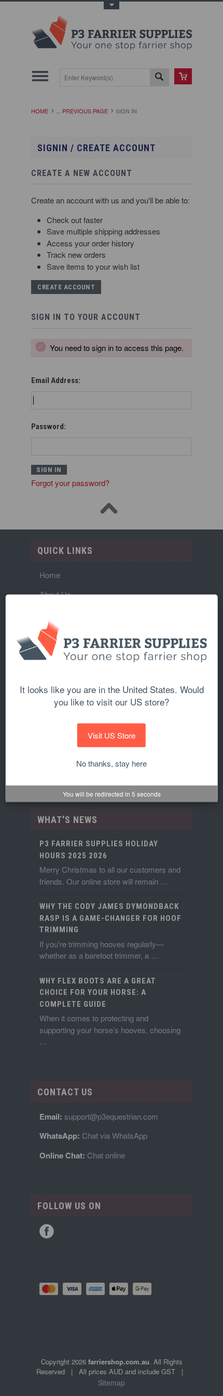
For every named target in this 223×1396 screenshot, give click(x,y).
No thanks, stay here (111, 763)
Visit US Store (111, 734)
